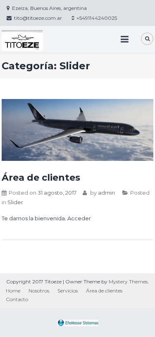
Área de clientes (41, 177)
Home (13, 291)
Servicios (67, 291)
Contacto (17, 299)
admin (106, 192)
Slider (15, 202)
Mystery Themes (128, 281)
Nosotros (39, 291)
